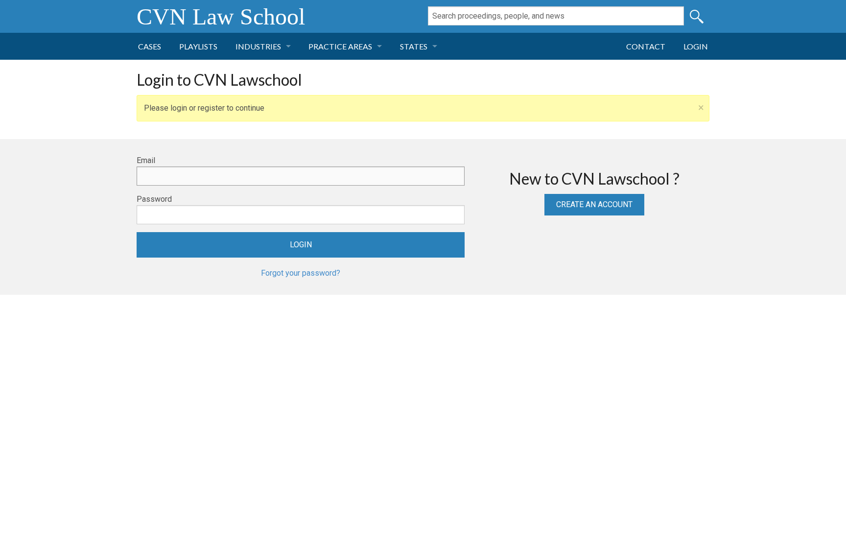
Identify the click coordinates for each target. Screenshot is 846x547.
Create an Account (594, 204)
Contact (645, 46)
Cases (149, 46)
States (413, 46)
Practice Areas (340, 46)
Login (695, 46)
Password (154, 199)
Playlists (198, 46)
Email (146, 160)
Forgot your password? (300, 273)
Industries (258, 46)
